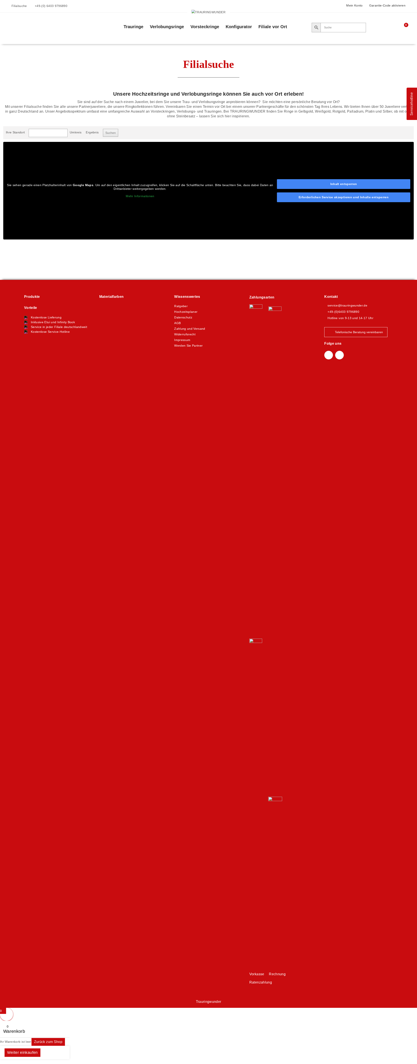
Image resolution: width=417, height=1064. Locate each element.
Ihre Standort (15, 132)
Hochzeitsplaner (185, 311)
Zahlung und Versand (189, 328)
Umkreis (75, 132)
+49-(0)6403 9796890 (343, 311)
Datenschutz (183, 317)
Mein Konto (354, 5)
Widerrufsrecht (184, 334)
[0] (403, 27)
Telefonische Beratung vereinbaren (359, 332)
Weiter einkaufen (22, 1052)
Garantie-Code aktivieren (387, 5)
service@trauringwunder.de (347, 305)
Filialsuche (19, 6)
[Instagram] (339, 355)
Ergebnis (92, 132)
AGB (177, 323)
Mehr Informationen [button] (140, 196)
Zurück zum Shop (48, 1042)
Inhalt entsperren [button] (343, 184)
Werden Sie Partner (188, 345)
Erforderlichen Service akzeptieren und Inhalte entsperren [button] (344, 197)
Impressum (182, 340)
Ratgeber (181, 306)
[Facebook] (328, 355)
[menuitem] (133, 27)
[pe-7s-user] (395, 28)
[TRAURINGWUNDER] (208, 12)
